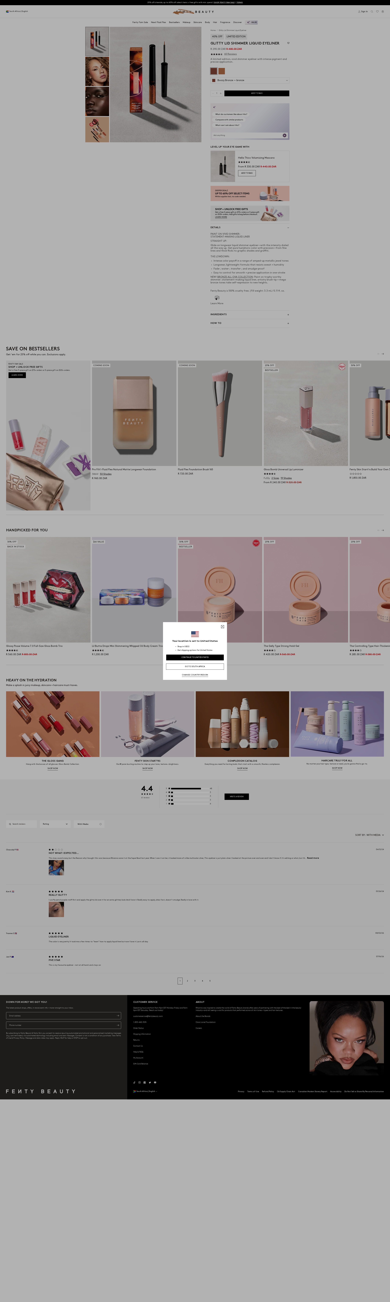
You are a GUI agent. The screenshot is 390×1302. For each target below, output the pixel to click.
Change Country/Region (195, 675)
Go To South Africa (195, 666)
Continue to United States (195, 657)
